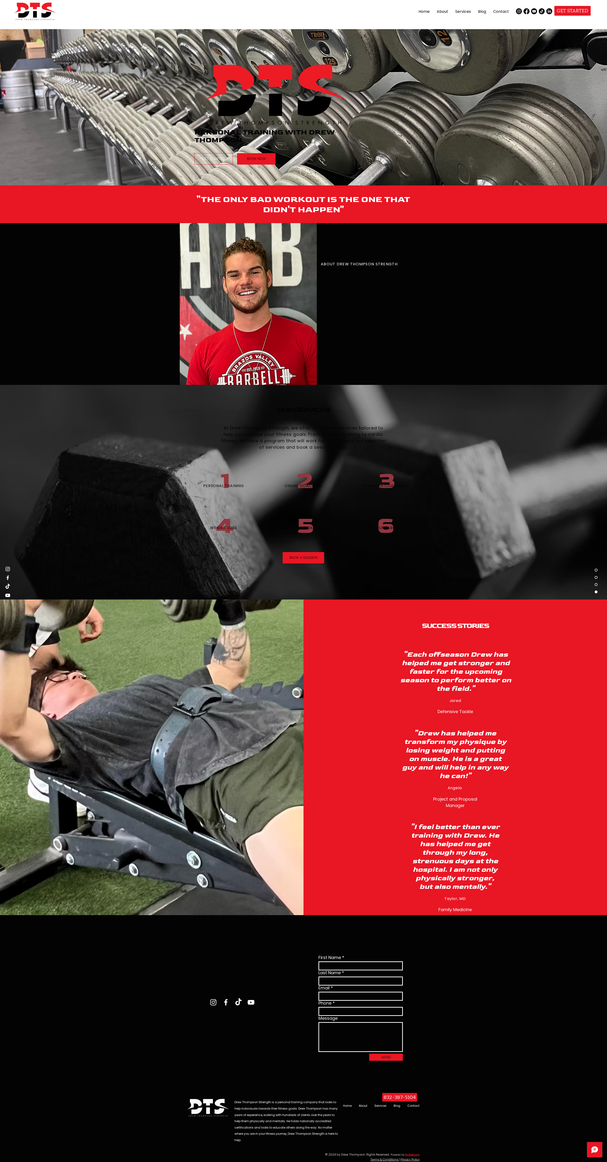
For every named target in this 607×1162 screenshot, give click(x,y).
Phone (324, 1003)
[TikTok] (542, 11)
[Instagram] (519, 11)
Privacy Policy (410, 1159)
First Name (329, 957)
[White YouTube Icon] (251, 1002)
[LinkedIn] (549, 11)
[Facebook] (526, 11)
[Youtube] (534, 11)
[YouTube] (8, 595)
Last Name (329, 973)
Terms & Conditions (384, 1159)
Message (328, 1018)
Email (324, 988)
